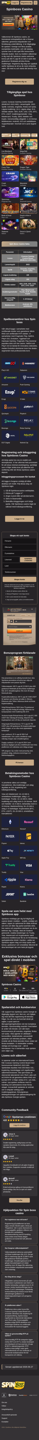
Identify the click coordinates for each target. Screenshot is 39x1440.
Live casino (14, 135)
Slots (33, 135)
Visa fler (19, 1200)
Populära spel (5, 135)
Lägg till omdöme (19, 1125)
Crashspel (23, 135)
